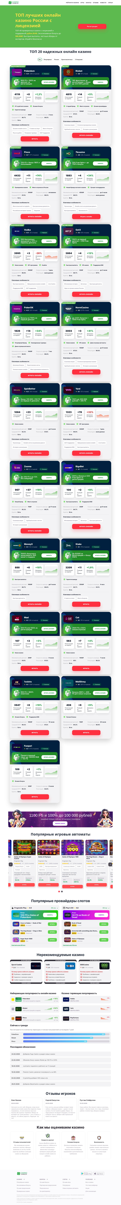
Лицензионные (44, 1188)
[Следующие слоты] (110, 864)
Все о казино (89, 1182)
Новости (103, 2)
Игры (82, 2)
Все (40, 59)
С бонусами (78, 59)
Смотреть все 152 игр (70, 945)
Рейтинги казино (72, 2)
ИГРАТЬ (35, 139)
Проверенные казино (23, 1191)
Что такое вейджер (91, 1185)
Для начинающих (91, 1191)
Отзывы (96, 2)
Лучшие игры (67, 1182)
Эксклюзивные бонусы (24, 1185)
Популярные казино (23, 1182)
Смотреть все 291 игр (18, 945)
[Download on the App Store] (98, 1173)
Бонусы (88, 2)
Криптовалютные (66, 59)
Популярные (48, 59)
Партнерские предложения (48, 1185)
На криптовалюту (45, 1191)
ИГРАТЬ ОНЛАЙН (86, 135)
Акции (87, 1188)
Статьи (110, 2)
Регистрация (92, 26)
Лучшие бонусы (44, 1182)
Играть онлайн (86, 216)
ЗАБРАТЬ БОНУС (60, 823)
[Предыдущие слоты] (11, 864)
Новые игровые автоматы (70, 1188)
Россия (56, 59)
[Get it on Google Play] (86, 1173)
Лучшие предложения (23, 1188)
